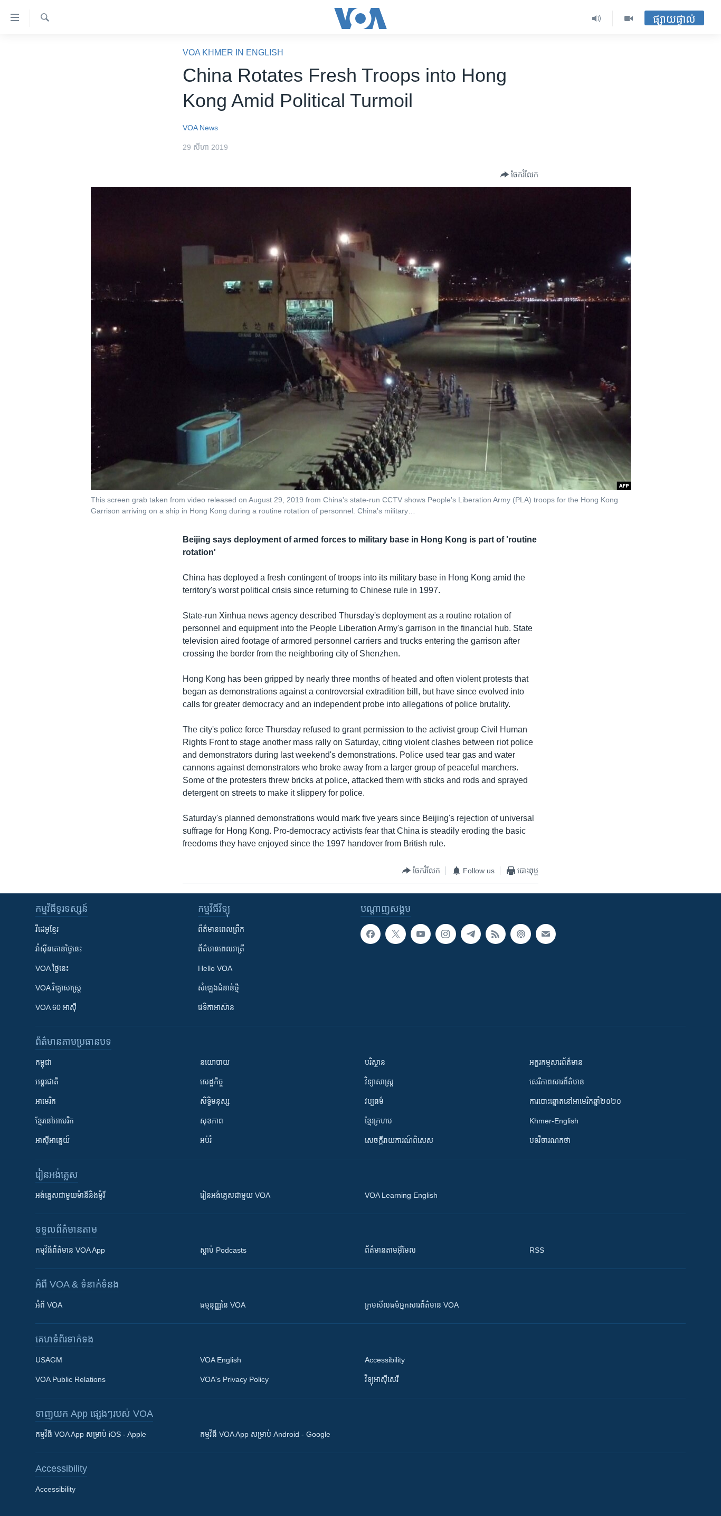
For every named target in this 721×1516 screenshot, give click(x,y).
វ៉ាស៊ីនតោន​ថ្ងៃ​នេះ (58, 949)
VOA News (200, 127)
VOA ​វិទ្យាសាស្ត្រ (58, 988)
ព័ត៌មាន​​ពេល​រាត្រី (221, 949)
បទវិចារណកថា (550, 1140)
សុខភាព (211, 1121)
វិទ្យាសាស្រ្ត (379, 1082)
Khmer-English (553, 1121)
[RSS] (496, 934)
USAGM (48, 1360)
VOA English (220, 1360)
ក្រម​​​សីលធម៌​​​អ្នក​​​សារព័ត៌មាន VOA (412, 1305)
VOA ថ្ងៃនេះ (52, 968)
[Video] (628, 18)
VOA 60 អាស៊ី (56, 1007)
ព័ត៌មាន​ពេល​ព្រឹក (221, 929)
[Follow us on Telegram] (471, 934)
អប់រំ (206, 1140)
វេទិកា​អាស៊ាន (216, 1007)
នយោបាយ (215, 1062)
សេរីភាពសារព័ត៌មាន (556, 1082)
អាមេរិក (45, 1101)
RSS (536, 1250)
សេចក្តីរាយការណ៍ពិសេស (399, 1140)
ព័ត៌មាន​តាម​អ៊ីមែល (390, 1250)
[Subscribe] (546, 934)
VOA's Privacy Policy (234, 1379)
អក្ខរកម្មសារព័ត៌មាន (556, 1062)
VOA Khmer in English (233, 52)
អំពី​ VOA (48, 1305)
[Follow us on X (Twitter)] (395, 934)
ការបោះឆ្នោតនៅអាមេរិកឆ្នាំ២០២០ (575, 1101)
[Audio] (597, 18)
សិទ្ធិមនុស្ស (215, 1101)
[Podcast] (520, 934)
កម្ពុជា (43, 1062)
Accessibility (385, 1360)
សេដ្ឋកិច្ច (211, 1082)
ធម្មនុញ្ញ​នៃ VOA (222, 1305)
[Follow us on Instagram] (445, 934)
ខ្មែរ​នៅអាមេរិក (54, 1121)
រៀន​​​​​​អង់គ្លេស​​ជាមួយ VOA (235, 1195)
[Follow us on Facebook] (370, 934)
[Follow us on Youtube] (421, 934)
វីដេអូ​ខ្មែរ (47, 929)
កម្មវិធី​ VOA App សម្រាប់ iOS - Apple (90, 1434)
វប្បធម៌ (374, 1101)
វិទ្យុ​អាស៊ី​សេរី (382, 1379)
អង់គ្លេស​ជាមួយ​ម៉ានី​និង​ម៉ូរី (70, 1195)
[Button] (519, 174)
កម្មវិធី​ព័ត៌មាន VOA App (70, 1250)
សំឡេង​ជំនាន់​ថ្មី (218, 988)
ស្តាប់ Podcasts (223, 1250)
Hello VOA (215, 968)
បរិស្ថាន (375, 1062)
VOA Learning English (401, 1195)
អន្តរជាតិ (47, 1082)
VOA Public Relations (70, 1379)
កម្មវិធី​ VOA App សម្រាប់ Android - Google (265, 1434)
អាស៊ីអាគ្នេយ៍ (52, 1140)
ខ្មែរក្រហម (378, 1121)
